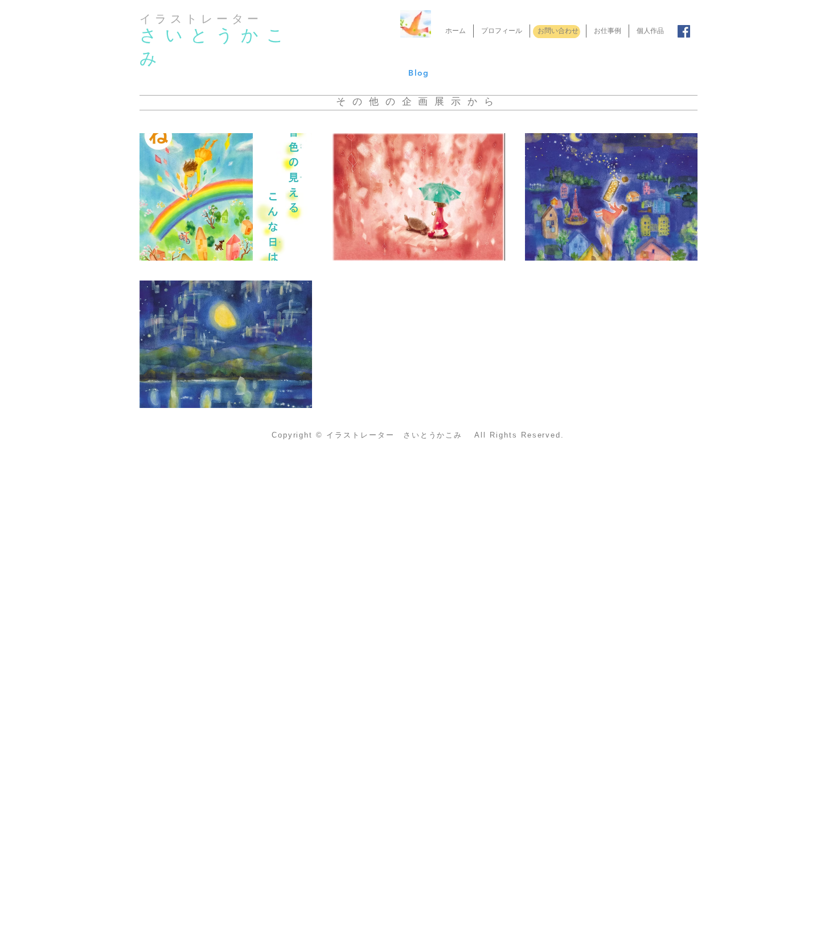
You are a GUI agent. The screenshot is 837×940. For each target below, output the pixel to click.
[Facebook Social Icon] (684, 31)
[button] (226, 197)
